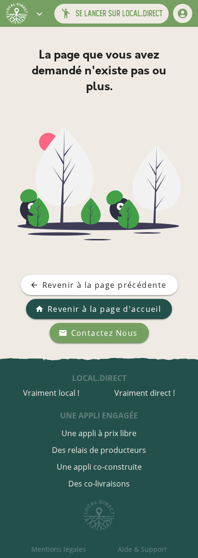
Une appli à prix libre (99, 433)
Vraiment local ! (51, 393)
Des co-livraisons (99, 483)
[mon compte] (182, 13)
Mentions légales (58, 549)
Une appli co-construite (99, 467)
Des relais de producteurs (99, 450)
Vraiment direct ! (144, 393)
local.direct (99, 378)
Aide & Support (142, 549)
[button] (39, 13)
